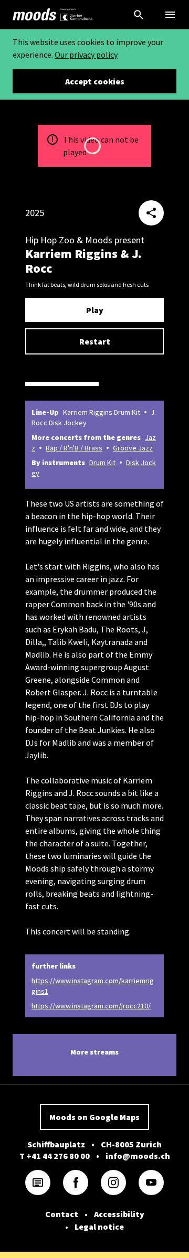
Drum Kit (102, 462)
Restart (94, 341)
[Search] (138, 14)
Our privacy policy (86, 54)
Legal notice (99, 1226)
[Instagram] (113, 1182)
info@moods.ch (138, 1156)
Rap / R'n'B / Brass (74, 448)
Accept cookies (94, 81)
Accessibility (119, 1214)
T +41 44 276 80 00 (54, 1156)
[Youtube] (151, 1182)
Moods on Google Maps (94, 1117)
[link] (35, 14)
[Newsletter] (37, 1182)
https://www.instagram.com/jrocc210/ (91, 1005)
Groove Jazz (133, 448)
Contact (61, 1214)
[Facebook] (75, 1182)
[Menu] (170, 14)
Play (94, 310)
